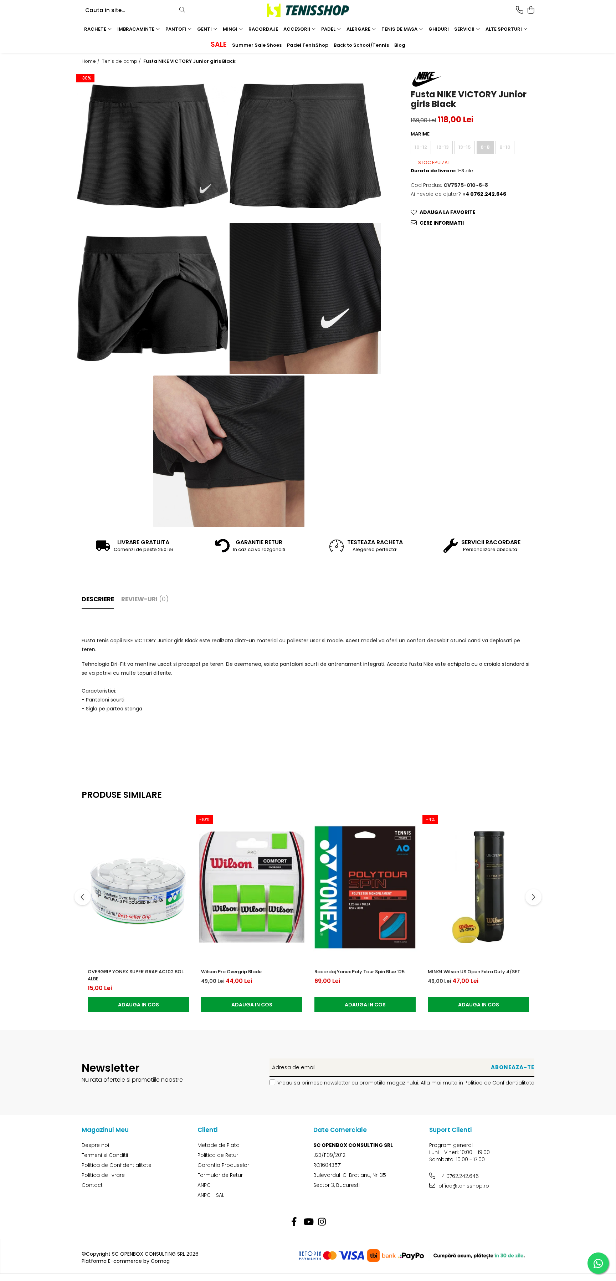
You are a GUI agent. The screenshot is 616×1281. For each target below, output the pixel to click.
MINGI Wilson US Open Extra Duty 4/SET (474, 971)
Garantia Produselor (223, 1165)
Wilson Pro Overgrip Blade (231, 971)
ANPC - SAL (210, 1195)
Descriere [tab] (98, 599)
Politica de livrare (103, 1175)
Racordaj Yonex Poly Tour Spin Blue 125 (359, 971)
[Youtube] (308, 1222)
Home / (91, 61)
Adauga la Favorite (448, 212)
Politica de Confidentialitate (499, 1082)
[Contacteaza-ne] (519, 10)
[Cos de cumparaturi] (530, 10)
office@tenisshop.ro (463, 1185)
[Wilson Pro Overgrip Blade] (252, 887)
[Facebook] (294, 1222)
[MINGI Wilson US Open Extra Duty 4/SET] (478, 887)
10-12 (421, 147)
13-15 (464, 147)
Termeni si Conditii (105, 1155)
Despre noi (95, 1145)
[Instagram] (322, 1222)
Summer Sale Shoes (257, 45)
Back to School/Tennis (361, 45)
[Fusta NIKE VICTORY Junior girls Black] (152, 145)
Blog (399, 45)
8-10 (504, 147)
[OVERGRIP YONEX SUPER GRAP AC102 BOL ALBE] (138, 887)
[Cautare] (182, 10)
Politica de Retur (217, 1155)
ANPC (204, 1185)
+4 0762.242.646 (458, 1176)
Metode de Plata (218, 1145)
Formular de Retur (220, 1175)
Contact (92, 1185)
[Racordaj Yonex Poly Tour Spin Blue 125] (365, 887)
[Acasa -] (308, 10)
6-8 (485, 147)
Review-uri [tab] (145, 599)
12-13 (443, 147)
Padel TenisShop (307, 45)
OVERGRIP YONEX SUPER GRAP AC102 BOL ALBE (136, 975)
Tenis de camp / (122, 61)
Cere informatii (442, 222)
